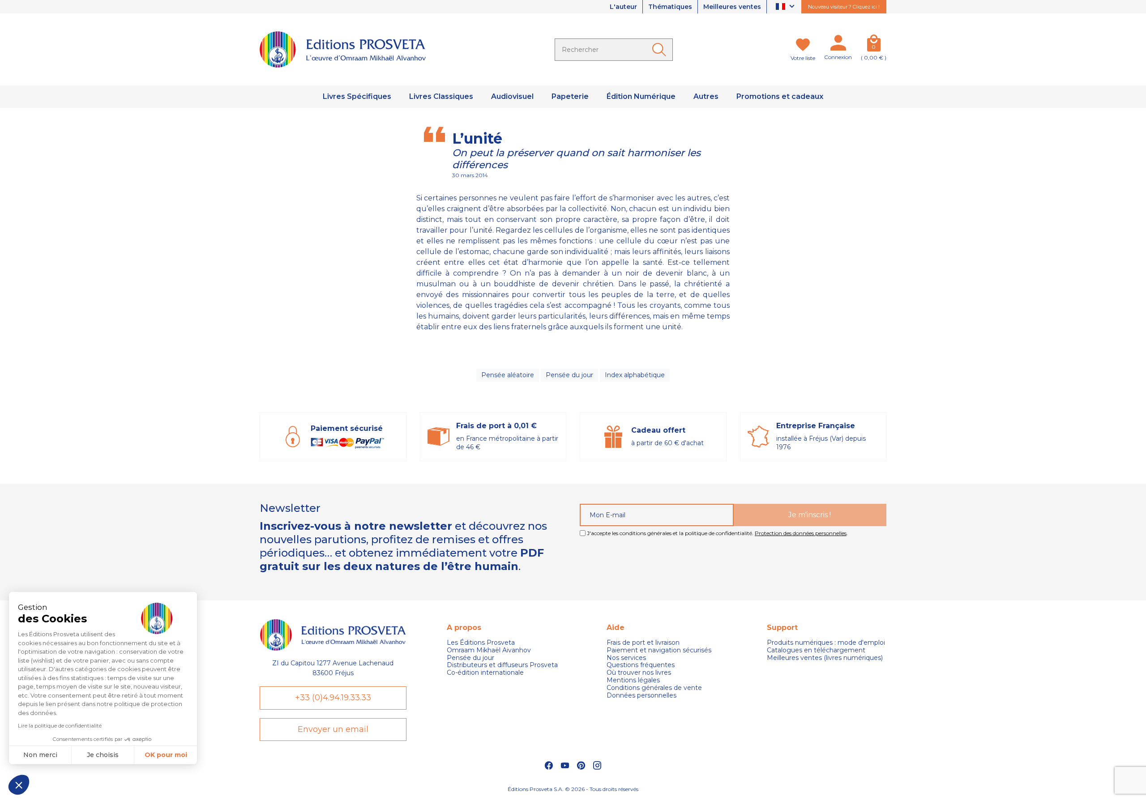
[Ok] (660, 49)
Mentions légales (633, 680)
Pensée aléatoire (507, 375)
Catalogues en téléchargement (816, 650)
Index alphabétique (635, 375)
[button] (19, 785)
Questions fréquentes (641, 665)
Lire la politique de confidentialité (60, 725)
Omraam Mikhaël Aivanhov (489, 650)
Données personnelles (641, 695)
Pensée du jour (569, 375)
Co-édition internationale (485, 673)
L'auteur (623, 7)
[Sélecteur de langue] (786, 7)
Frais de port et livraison (643, 643)
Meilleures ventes (732, 7)
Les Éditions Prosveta (481, 643)
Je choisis (103, 755)
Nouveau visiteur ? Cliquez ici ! (844, 7)
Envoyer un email (333, 729)
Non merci (40, 755)
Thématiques (670, 7)
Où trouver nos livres (639, 673)
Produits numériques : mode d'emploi (826, 643)
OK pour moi (166, 755)
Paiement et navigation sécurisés (659, 650)
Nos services (626, 658)
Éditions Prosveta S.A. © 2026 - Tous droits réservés (573, 789)
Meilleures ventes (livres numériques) (825, 658)
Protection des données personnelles (801, 533)
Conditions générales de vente (654, 688)
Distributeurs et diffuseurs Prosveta (502, 665)
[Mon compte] (838, 45)
